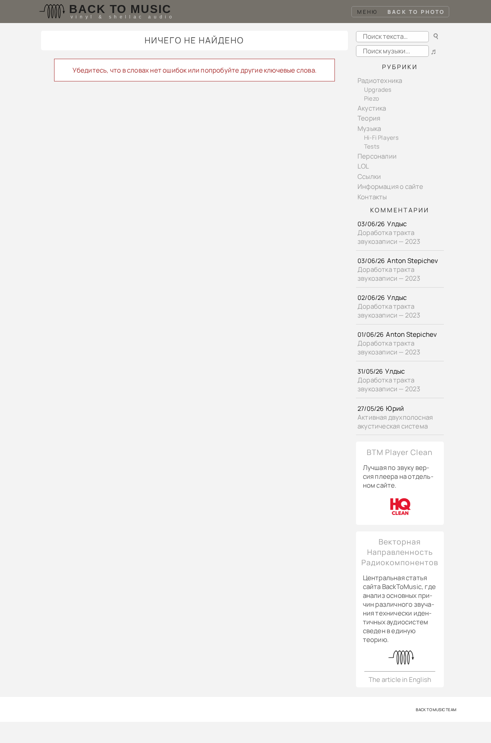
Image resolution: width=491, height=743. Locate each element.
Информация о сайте (390, 186)
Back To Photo (416, 11)
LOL (363, 166)
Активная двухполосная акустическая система (395, 421)
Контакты (372, 196)
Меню (367, 11)
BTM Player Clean (400, 452)
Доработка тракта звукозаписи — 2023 (389, 237)
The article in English (400, 679)
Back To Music (120, 9)
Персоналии (377, 156)
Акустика (372, 108)
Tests (371, 146)
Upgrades (378, 90)
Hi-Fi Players (381, 138)
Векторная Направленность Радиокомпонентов (399, 552)
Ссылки (369, 176)
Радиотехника (380, 80)
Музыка (369, 128)
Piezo (371, 98)
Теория (369, 118)
